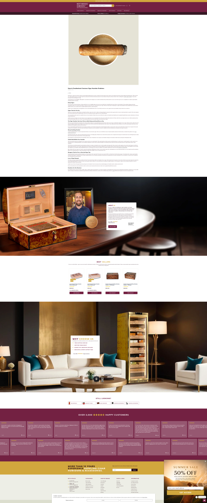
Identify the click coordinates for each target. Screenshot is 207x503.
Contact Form (118, 484)
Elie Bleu (102, 489)
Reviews (117, 487)
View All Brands (103, 481)
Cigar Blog (118, 482)
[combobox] (101, 5)
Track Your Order (134, 490)
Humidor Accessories (89, 485)
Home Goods (88, 489)
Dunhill (102, 485)
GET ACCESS (185, 493)
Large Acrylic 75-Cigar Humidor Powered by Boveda (75, 284)
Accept (103, 500)
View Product (76, 292)
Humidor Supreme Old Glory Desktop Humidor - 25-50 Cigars (112, 284)
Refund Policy (133, 485)
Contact (113, 170)
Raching (102, 492)
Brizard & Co (103, 482)
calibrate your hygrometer (122, 147)
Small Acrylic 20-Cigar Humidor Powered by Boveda (93, 284)
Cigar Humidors (88, 484)
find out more (112, 226)
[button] (80, 11)
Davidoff (102, 484)
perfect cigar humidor (128, 96)
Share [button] (70, 93)
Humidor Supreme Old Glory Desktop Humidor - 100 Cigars (130, 284)
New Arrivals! (88, 481)
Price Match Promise (134, 482)
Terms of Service (134, 489)
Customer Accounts (134, 481)
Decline (136, 500)
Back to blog (104, 174)
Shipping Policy (134, 487)
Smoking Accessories (89, 487)
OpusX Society (103, 490)
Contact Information (119, 485)
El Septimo (102, 487)
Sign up (134, 469)
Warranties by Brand (134, 492)
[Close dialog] (205, 461)
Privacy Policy (144, 497)
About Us (118, 481)
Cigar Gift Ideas (88, 482)
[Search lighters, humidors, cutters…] (113, 5)
